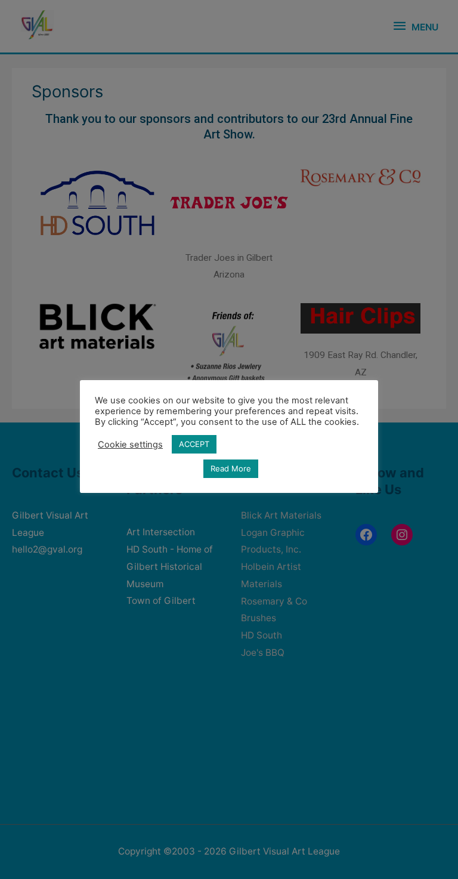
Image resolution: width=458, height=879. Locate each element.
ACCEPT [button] (194, 444)
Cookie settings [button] (130, 444)
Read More (231, 468)
